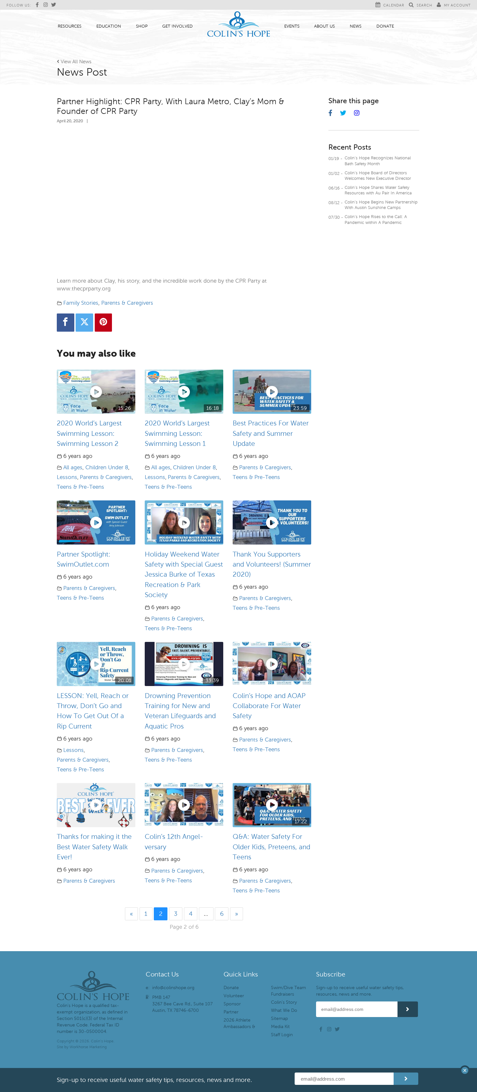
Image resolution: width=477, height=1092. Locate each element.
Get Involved (177, 26)
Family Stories (80, 303)
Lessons (67, 477)
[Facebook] (65, 322)
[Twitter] (84, 322)
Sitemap (279, 1018)
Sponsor (232, 1003)
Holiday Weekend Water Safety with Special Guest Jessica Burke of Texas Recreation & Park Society (184, 574)
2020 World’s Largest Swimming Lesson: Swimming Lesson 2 (89, 433)
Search (424, 5)
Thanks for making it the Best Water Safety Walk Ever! (94, 847)
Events (292, 26)
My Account (457, 5)
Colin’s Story (284, 1002)
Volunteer (234, 995)
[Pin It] (103, 322)
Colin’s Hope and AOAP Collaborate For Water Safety (269, 706)
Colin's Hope (238, 25)
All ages (72, 467)
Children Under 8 (106, 467)
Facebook (39, 5)
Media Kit (280, 1026)
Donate (385, 26)
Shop (142, 26)
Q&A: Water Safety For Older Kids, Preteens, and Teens (271, 847)
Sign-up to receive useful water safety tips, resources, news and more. (360, 991)
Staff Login (282, 1034)
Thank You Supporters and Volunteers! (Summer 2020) (272, 564)
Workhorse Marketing (88, 1047)
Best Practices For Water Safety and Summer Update (271, 433)
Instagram (46, 5)
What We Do (284, 1010)
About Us (324, 26)
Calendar (393, 5)
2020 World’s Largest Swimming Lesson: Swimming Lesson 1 (177, 433)
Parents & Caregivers (127, 303)
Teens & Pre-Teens (80, 487)
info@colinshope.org (173, 987)
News (355, 26)
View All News (74, 61)
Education (108, 26)
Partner (231, 1012)
